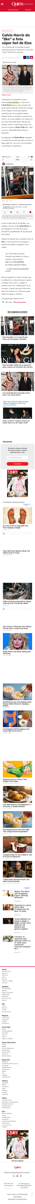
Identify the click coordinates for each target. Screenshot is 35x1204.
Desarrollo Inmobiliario (10, 1102)
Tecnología (6, 1069)
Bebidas (4, 990)
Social (4, 1115)
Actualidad (6, 1017)
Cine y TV (4, 1035)
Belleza (4, 979)
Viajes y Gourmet (7, 981)
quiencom (22, 1175)
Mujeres (5, 1015)
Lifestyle (5, 1054)
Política (5, 1081)
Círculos (5, 975)
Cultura (4, 983)
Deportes (5, 1033)
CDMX (3, 1088)
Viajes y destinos (7, 992)
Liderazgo (5, 1019)
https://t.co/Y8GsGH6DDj (14, 262)
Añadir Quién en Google (10, 62)
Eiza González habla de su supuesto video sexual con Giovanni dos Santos (17, 366)
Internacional (6, 1067)
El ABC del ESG (6, 1125)
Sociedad (5, 1094)
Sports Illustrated (8, 1042)
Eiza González (14, 102)
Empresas (5, 1061)
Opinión (4, 1021)
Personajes (6, 994)
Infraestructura (7, 1104)
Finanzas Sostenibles (9, 1121)
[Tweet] (24, 57)
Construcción (6, 1100)
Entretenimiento (7, 1031)
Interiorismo (6, 1107)
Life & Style (6, 1027)
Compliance (17, 1197)
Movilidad (5, 1119)
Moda (4, 977)
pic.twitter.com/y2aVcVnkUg (15, 264)
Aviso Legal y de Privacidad (17, 1194)
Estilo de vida (6, 1011)
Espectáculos (13, 10)
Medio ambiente (7, 1113)
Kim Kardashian (20, 302)
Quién (4, 969)
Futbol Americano (8, 1048)
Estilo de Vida (6, 998)
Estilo (4, 1029)
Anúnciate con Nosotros (17, 1199)
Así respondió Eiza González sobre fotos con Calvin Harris (16, 394)
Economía (5, 1065)
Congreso (5, 1086)
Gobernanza (6, 1117)
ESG (3, 1111)
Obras (4, 1071)
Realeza (28, 10)
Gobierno (5, 1083)
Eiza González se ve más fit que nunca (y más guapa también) (15, 338)
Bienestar (5, 996)
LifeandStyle (6, 1077)
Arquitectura (6, 1106)
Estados (4, 1090)
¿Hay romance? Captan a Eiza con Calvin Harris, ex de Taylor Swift (16, 422)
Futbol (4, 1044)
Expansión (6, 1060)
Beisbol (4, 1046)
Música (4, 1036)
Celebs (4, 1009)
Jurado (4, 1000)
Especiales (5, 1023)
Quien (13, 1176)
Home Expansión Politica (10, 1063)
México (4, 1084)
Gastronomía (6, 988)
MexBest (5, 987)
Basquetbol (6, 1050)
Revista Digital (28, 4)
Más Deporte (6, 1052)
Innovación (5, 1123)
